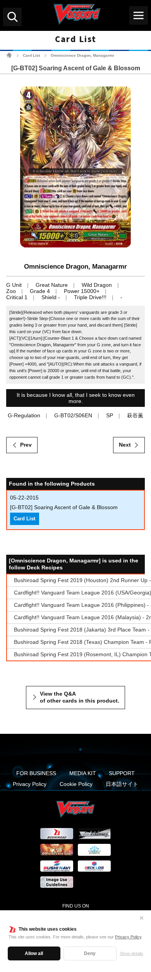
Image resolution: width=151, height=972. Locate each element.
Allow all (34, 953)
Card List (31, 55)
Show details (131, 953)
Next (125, 445)
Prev (26, 445)
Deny (90, 953)
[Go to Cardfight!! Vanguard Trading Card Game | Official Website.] (9, 55)
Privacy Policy (128, 937)
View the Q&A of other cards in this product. (79, 697)
